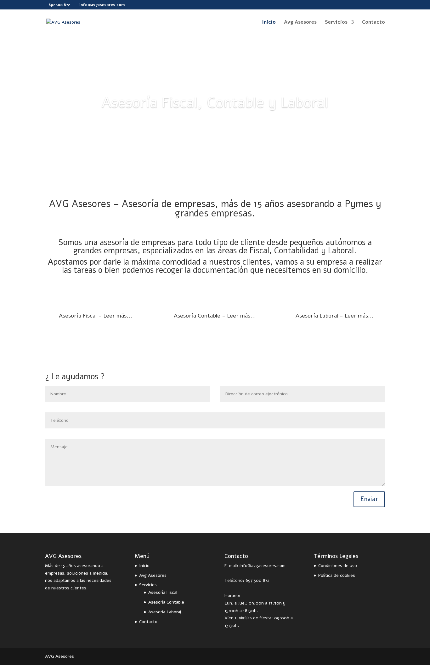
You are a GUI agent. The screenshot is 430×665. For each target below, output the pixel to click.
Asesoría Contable (166, 602)
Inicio (269, 23)
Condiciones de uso (337, 566)
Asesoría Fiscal (162, 592)
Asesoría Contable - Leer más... (215, 315)
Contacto (373, 23)
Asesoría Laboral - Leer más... (335, 315)
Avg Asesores (300, 23)
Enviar (369, 499)
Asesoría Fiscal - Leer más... (95, 315)
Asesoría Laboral (164, 612)
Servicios (336, 23)
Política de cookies (336, 575)
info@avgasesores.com (263, 566)
